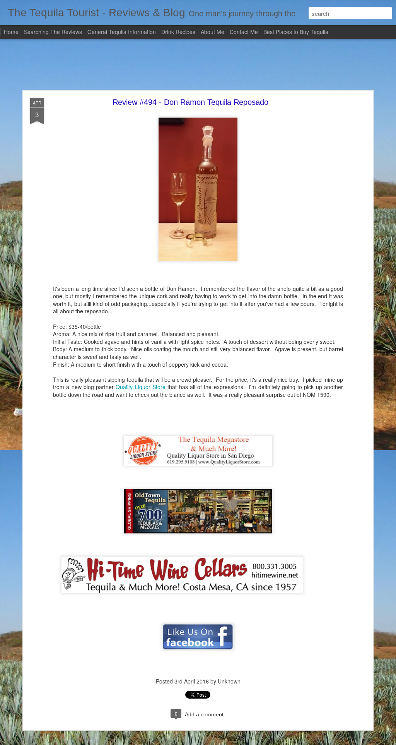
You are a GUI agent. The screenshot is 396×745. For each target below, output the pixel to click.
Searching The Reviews (53, 32)
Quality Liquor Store (141, 387)
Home (11, 32)
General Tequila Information (121, 32)
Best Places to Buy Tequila (295, 32)
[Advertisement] (198, 65)
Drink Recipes (178, 32)
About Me (212, 32)
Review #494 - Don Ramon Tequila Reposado (190, 102)
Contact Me (244, 32)
